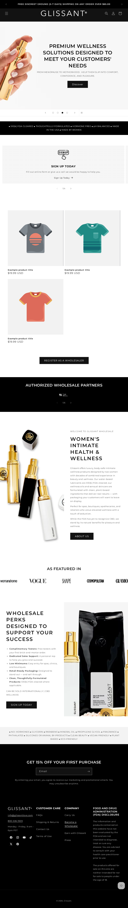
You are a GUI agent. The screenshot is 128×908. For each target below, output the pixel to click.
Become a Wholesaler (71, 824)
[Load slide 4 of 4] (67, 112)
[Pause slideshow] (82, 112)
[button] (6, 15)
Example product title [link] (20, 270)
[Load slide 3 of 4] (62, 112)
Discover (77, 84)
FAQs (39, 815)
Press (68, 840)
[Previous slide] (45, 112)
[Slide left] (57, 188)
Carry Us (70, 815)
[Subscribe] (88, 771)
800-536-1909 (15, 821)
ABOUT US (82, 536)
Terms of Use (44, 836)
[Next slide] (74, 112)
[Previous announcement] (6, 4)
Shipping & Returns (47, 822)
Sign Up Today (62, 178)
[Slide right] (70, 188)
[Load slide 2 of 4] (57, 112)
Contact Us (42, 829)
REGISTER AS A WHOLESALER (64, 360)
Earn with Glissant (75, 833)
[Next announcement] (121, 4)
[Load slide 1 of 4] (53, 112)
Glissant (67, 901)
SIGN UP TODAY (21, 704)
